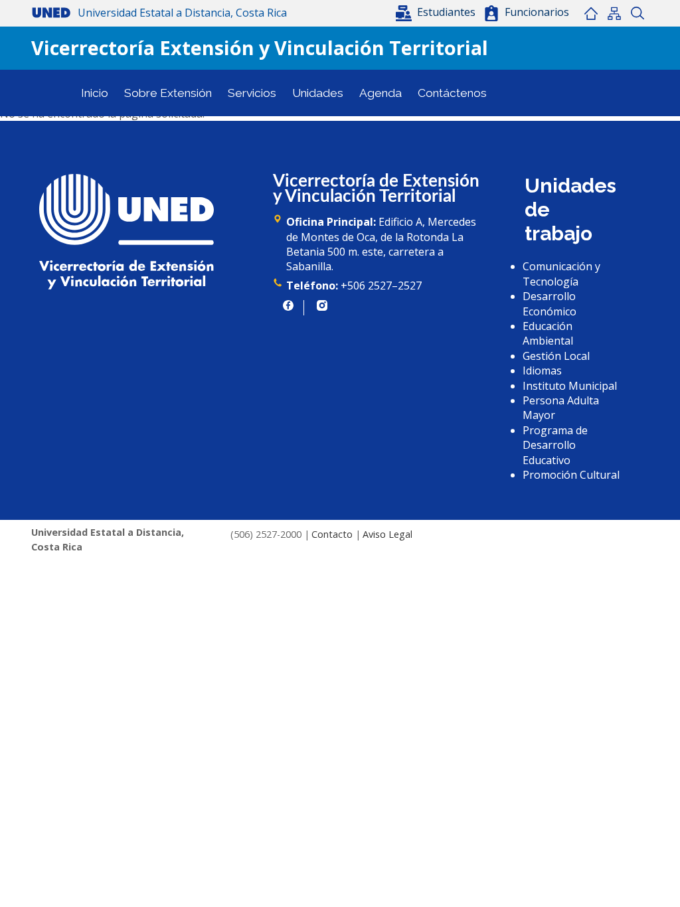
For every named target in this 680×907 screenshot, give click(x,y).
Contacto (332, 534)
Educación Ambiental (548, 333)
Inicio (590, 13)
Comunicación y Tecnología (561, 273)
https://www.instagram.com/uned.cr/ (322, 305)
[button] (437, 12)
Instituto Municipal (570, 385)
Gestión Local (556, 356)
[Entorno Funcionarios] (491, 13)
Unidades (317, 93)
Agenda (380, 93)
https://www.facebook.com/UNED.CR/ (288, 305)
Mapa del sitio (614, 13)
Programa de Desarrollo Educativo (555, 445)
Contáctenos (452, 93)
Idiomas (542, 370)
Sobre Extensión (168, 93)
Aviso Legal (387, 534)
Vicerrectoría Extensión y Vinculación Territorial (259, 47)
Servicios (252, 93)
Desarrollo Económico (549, 303)
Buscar (637, 13)
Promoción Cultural (571, 474)
